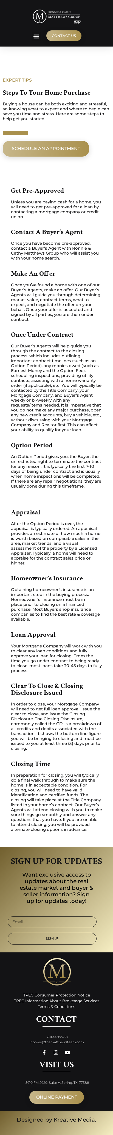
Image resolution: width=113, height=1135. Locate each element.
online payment (56, 1097)
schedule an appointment (46, 148)
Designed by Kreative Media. (56, 1119)
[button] (36, 36)
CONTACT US (64, 35)
